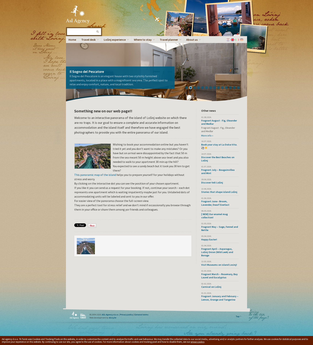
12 (231, 88)
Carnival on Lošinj (211, 286)
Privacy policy (126, 314)
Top (237, 316)
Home (72, 39)
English (232, 39)
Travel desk (88, 39)
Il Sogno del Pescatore (87, 71)
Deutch (241, 39)
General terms (141, 314)
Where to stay (143, 39)
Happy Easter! (209, 239)
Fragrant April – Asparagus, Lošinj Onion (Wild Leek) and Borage (217, 252)
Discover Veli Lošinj (212, 182)
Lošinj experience (115, 39)
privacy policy (197, 341)
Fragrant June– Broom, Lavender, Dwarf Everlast (215, 203)
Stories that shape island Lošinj (219, 192)
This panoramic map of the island (95, 175)
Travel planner (169, 39)
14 (239, 88)
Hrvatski (228, 39)
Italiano (237, 39)
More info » (207, 135)
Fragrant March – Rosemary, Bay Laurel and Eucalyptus (219, 276)
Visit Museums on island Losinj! (219, 264)
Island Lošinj (77, 14)
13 (235, 88)
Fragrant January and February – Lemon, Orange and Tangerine (219, 298)
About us (192, 39)
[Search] (97, 31)
